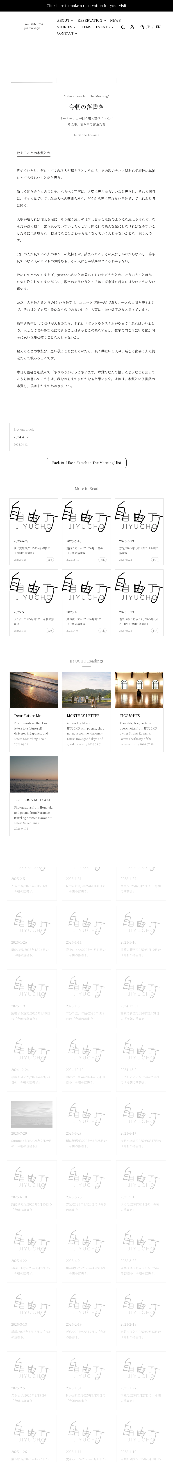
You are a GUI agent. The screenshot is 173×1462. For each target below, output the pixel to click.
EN (158, 26)
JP (148, 26)
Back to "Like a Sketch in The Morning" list (86, 462)
